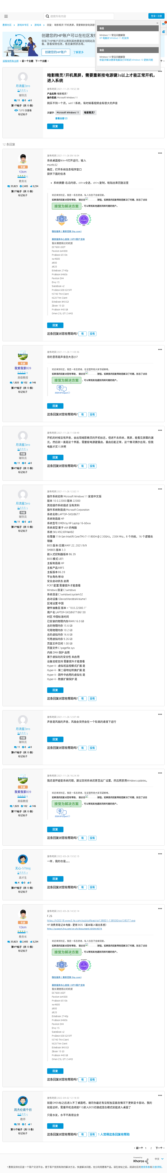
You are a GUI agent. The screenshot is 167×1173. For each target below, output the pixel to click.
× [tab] (157, 23)
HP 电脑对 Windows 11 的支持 (114, 38)
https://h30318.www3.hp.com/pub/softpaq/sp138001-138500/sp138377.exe (91, 920)
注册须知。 (158, 1167)
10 (14, 1129)
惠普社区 (7, 24)
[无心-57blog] (23, 859)
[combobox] (79, 16)
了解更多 (78, 52)
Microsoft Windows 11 (68, 112)
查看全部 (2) (61, 118)
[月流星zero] (23, 77)
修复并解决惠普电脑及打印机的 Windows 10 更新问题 (126, 59)
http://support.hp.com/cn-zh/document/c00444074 (74, 929)
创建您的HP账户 (56, 52)
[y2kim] (23, 159)
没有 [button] (92, 333)
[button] (160, 71)
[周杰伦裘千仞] (23, 1101)
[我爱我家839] (23, 355)
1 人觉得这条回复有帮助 (114, 1134)
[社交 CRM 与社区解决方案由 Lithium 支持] (141, 1160)
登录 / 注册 (156, 15)
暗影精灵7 (89, 112)
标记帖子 (22, 114)
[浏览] (5, 16)
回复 (55, 126)
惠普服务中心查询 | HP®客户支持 (68, 239)
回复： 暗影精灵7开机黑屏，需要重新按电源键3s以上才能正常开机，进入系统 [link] (86, 24)
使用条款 (145, 1167)
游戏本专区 (23, 24)
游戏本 (37, 24)
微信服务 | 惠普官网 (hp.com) (66, 231)
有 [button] (82, 333)
